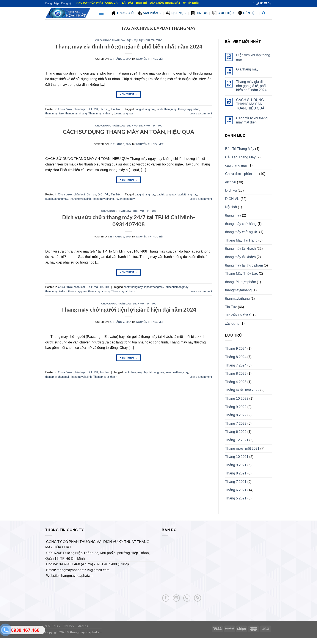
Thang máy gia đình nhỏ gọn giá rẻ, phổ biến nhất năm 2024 (128, 46)
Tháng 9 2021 (235, 465)
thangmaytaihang (76, 113)
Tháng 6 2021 (235, 490)
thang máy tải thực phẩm (244, 265)
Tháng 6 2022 (235, 432)
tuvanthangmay (123, 113)
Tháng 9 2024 (235, 348)
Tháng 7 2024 (235, 365)
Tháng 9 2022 (235, 407)
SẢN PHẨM (150, 13)
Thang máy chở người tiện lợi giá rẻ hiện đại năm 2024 (128, 309)
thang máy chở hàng (241, 224)
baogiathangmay (145, 109)
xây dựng (232, 323)
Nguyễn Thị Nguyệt (150, 59)
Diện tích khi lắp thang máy (253, 57)
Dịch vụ (144, 40)
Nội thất (231, 207)
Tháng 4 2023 (235, 382)
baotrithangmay (166, 194)
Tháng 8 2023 (235, 373)
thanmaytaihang (237, 298)
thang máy (233, 215)
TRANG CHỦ (125, 13)
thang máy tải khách (240, 248)
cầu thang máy (236, 165)
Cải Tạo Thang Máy (240, 157)
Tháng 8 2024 (235, 357)
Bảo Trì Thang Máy (239, 149)
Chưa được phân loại (110, 40)
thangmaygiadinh (188, 109)
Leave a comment (201, 113)
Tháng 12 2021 (236, 440)
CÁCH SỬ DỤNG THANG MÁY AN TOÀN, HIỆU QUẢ (128, 131)
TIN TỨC (69, 625)
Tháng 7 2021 (235, 482)
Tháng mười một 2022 (242, 390)
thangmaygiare (54, 113)
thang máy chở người (241, 232)
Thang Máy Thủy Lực (241, 273)
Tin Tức (202, 13)
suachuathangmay (56, 198)
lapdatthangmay (166, 109)
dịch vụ (230, 182)
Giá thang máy (247, 69)
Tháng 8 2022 (235, 415)
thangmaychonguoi (57, 376)
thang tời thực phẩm (240, 282)
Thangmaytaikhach (100, 113)
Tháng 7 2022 (235, 423)
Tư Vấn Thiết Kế (238, 315)
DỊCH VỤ (177, 13)
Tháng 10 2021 (236, 457)
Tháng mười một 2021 (242, 448)
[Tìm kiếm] (263, 13)
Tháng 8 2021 (235, 473)
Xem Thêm (128, 94)
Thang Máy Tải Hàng (241, 240)
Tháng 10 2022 (236, 398)
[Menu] (101, 13)
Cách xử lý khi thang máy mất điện (252, 120)
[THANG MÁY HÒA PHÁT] (68, 13)
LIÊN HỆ (249, 13)
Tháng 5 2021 (235, 498)
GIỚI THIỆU (226, 13)
